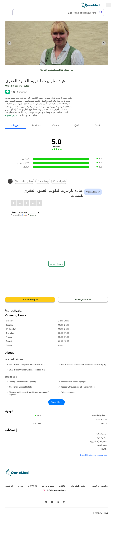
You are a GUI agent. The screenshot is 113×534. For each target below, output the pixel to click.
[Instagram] (65, 502)
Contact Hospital (30, 299)
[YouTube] (53, 502)
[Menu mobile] (108, 5)
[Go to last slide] (9, 43)
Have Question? (83, 299)
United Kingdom (13, 86)
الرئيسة (9, 486)
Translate (32, 215)
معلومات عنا (48, 486)
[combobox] (58, 12)
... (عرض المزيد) (12, 115)
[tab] (52, 63)
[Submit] (100, 12)
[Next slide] (104, 43)
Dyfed (26, 86)
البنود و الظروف (78, 486)
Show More (56, 402)
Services (32, 486)
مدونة (20, 486)
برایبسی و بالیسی (99, 486)
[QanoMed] (92, 4)
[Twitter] (47, 502)
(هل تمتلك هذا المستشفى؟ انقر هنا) (56, 70)
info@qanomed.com (56, 490)
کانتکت (62, 486)
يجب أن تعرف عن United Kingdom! (93, 455)
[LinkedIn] (59, 502)
